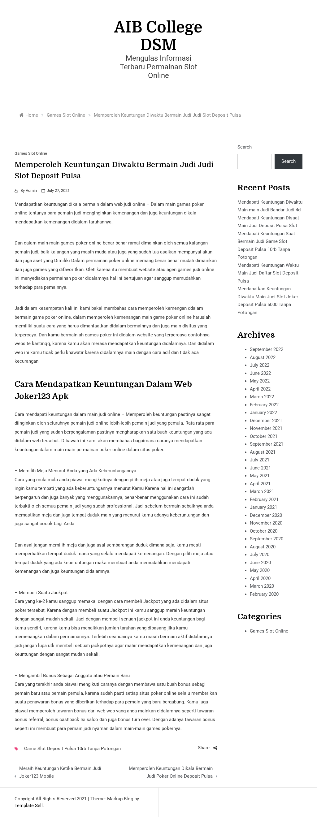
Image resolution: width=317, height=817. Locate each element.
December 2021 (266, 420)
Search (244, 147)
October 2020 (263, 531)
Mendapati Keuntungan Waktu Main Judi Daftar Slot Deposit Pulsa (268, 273)
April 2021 (260, 483)
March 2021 (262, 491)
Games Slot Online (31, 153)
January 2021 (263, 507)
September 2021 (266, 444)
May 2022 (260, 381)
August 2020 (263, 547)
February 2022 (264, 405)
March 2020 (262, 586)
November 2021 (266, 428)
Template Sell (29, 805)
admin (31, 190)
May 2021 (260, 475)
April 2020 (260, 578)
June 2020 (260, 562)
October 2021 (263, 436)
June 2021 (260, 468)
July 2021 (259, 460)
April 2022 (260, 389)
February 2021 (264, 499)
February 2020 (264, 594)
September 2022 (266, 349)
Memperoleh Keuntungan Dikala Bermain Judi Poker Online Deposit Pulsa (171, 772)
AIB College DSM (158, 36)
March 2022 (262, 397)
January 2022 (263, 412)
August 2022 (263, 357)
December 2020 (266, 515)
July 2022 (259, 365)
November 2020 (266, 523)
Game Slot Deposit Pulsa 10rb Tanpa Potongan (72, 748)
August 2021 (263, 452)
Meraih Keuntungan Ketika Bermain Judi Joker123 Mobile (60, 772)
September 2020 (266, 539)
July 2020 (259, 554)
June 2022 (260, 373)
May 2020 (260, 570)
